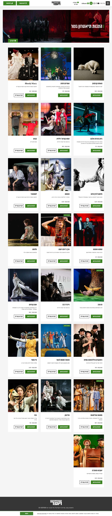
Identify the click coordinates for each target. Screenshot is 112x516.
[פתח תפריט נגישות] (91, 3)
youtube (98, 3)
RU (104, 3)
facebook (96, 3)
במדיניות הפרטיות (41, 513)
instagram (94, 3)
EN (101, 3)
